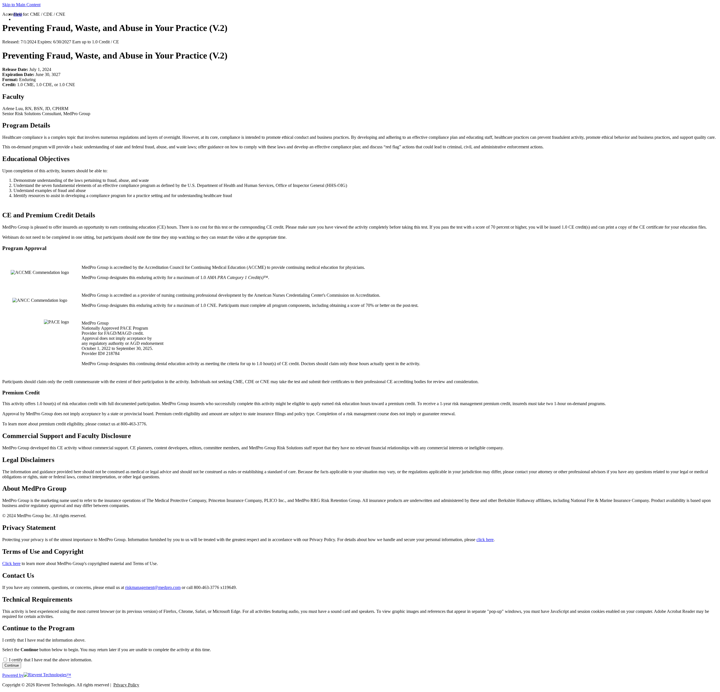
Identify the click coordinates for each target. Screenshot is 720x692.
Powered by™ (36, 675)
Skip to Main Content (21, 4)
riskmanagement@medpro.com (153, 587)
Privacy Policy (126, 684)
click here (485, 539)
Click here (11, 563)
